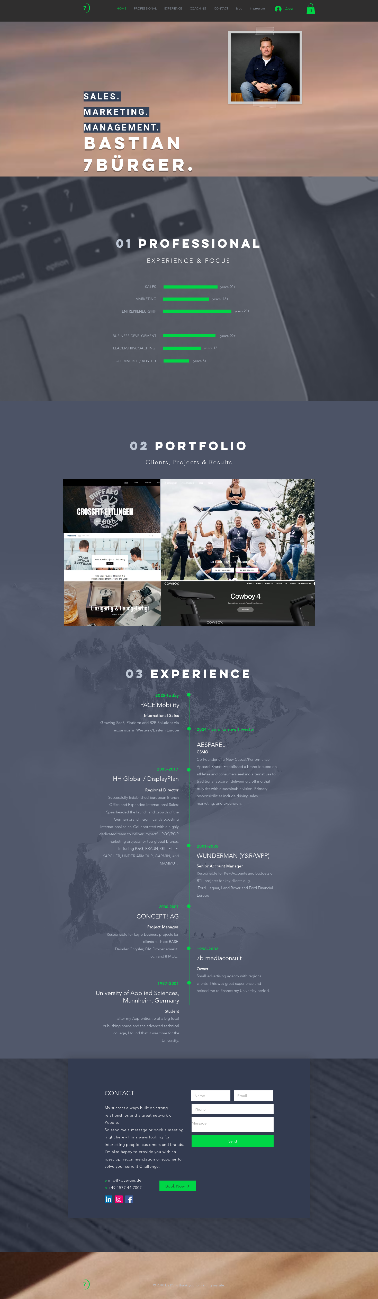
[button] (310, 8)
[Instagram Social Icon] (119, 1199)
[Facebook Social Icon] (129, 1199)
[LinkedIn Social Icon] (108, 1199)
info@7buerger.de (124, 1180)
